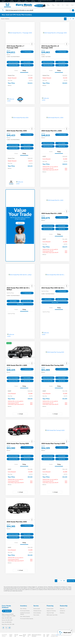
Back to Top (71, 581)
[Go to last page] (73, 18)
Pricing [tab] (24, 70)
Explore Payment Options (13, 62)
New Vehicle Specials (25, 616)
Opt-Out (44, 635)
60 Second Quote (28, 51)
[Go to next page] (70, 18)
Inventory (23, 606)
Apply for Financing (51, 610)
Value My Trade (50, 613)
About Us (62, 608)
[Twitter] (6, 627)
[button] (32, 44)
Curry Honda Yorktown (4, 635)
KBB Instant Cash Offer (52, 615)
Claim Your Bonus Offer (13, 65)
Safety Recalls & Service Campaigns (36, 635)
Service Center (36, 608)
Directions (62, 613)
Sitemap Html (24, 635)
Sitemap (20, 635)
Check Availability (27, 62)
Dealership (63, 606)
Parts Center (36, 615)
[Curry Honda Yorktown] (17, 5)
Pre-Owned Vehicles (25, 610)
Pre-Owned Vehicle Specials (26, 618)
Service (36, 606)
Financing (50, 606)
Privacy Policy (10, 635)
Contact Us (8, 611)
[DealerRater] (9, 627)
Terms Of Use (16, 635)
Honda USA (48, 635)
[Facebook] (3, 627)
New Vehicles (23, 608)
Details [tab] (16, 70)
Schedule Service (37, 610)
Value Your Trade (27, 65)
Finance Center (50, 608)
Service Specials (37, 613)
